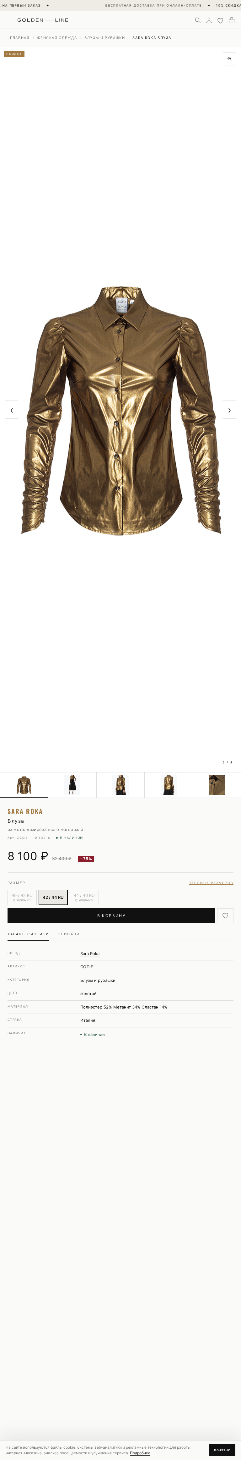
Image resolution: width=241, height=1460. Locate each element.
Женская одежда (57, 38)
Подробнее (140, 1453)
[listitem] (24, 785)
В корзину (111, 915)
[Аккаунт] (209, 20)
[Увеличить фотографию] (229, 58)
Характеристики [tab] (28, 934)
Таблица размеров (211, 883)
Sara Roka (89, 953)
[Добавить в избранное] (225, 915)
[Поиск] (197, 20)
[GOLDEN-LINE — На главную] (43, 19)
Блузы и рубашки (104, 38)
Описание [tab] (70, 934)
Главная (19, 38)
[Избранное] (220, 20)
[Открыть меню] (9, 20)
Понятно (222, 1450)
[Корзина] (231, 20)
